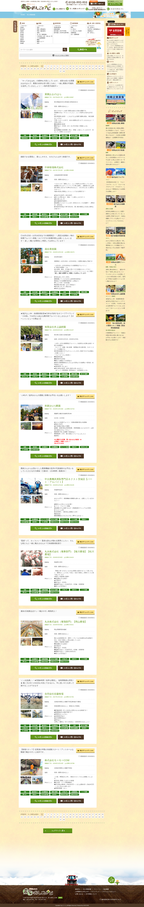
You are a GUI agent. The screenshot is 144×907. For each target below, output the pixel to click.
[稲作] (44, 27)
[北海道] (27, 27)
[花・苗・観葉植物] (44, 34)
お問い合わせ (79, 894)
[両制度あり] (94, 31)
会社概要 (106, 889)
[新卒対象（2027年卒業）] (61, 31)
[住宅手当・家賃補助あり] (94, 29)
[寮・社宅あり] (94, 27)
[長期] (78, 27)
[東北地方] (27, 29)
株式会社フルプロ (115, 177)
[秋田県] (27, 36)
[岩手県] (27, 33)
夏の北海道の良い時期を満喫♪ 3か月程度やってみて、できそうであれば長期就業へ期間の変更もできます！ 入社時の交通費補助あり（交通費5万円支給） (115, 132)
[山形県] (27, 38)
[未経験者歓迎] (61, 27)
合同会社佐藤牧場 (54, 693)
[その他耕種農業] (44, 38)
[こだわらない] (27, 26)
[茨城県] (27, 43)
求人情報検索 (87, 889)
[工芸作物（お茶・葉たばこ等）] (44, 36)
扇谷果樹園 (50, 249)
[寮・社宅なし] (94, 33)
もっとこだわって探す (62, 55)
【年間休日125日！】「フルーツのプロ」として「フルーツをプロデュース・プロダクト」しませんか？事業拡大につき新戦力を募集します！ (115, 186)
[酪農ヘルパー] (44, 41)
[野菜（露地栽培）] (44, 29)
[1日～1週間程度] (78, 34)
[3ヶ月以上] (78, 29)
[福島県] (27, 40)
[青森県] (27, 31)
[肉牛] (44, 43)
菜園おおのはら (53, 94)
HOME (23, 14)
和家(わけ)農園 (53, 405)
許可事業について (91, 894)
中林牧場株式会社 (54, 167)
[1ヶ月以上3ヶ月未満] (78, 31)
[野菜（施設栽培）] (44, 31)
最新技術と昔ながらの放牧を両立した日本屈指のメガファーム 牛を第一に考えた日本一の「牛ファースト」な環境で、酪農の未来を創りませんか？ (115, 159)
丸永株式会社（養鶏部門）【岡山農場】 (66, 621)
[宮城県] (27, 34)
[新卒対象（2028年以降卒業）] (61, 33)
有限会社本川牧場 (115, 150)
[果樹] (44, 33)
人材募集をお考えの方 (82, 891)
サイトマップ (95, 891)
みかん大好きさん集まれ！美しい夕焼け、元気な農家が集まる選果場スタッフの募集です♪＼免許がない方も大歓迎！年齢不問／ (115, 245)
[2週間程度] (78, 33)
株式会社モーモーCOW (57, 760)
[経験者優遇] (61, 29)
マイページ (97, 889)
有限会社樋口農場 (115, 123)
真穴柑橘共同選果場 (116, 236)
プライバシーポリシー (109, 891)
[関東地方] (27, 41)
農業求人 (78, 889)
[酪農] (44, 40)
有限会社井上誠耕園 (55, 327)
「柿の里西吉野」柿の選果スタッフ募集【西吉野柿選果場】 (115, 325)
